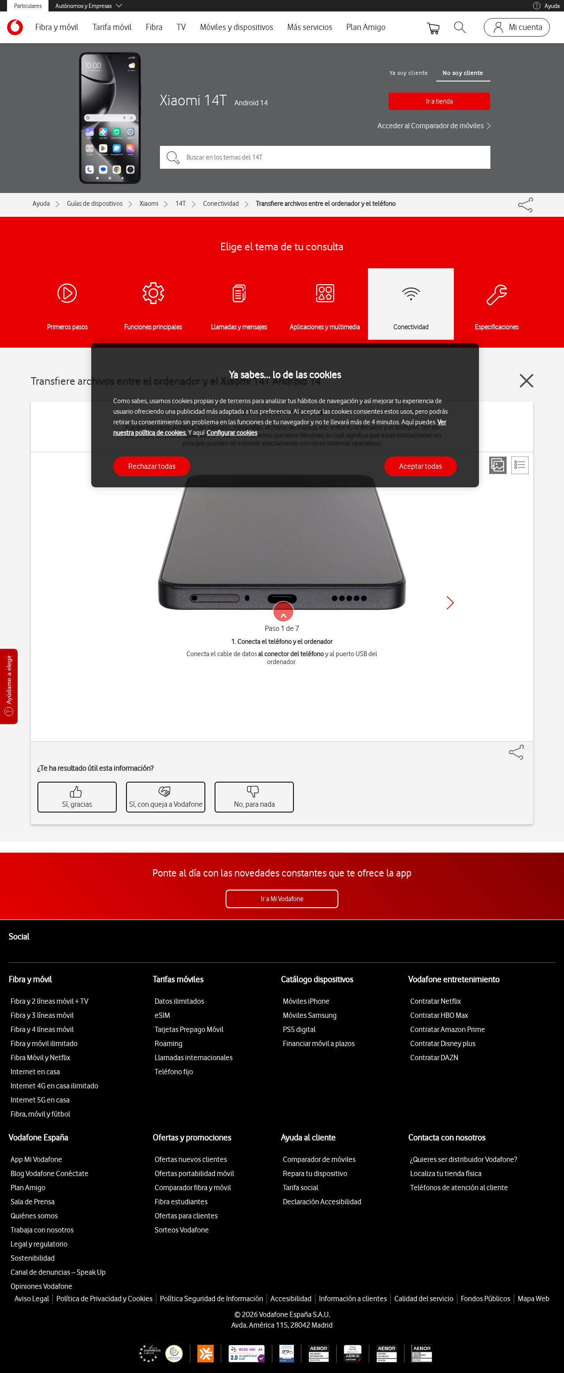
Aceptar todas (420, 466)
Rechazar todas (151, 466)
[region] (285, 415)
